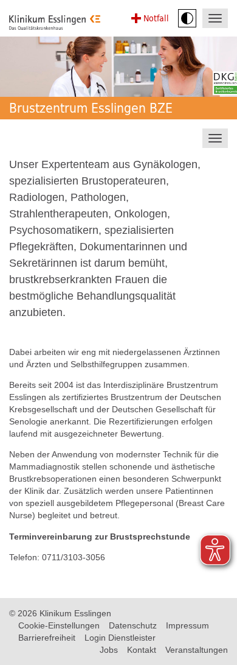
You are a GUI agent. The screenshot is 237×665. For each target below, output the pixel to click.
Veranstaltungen (196, 650)
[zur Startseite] (54, 22)
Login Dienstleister (120, 637)
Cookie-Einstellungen (59, 625)
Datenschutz (133, 625)
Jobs (109, 650)
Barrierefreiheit (46, 637)
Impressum (187, 625)
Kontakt (141, 650)
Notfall (156, 18)
